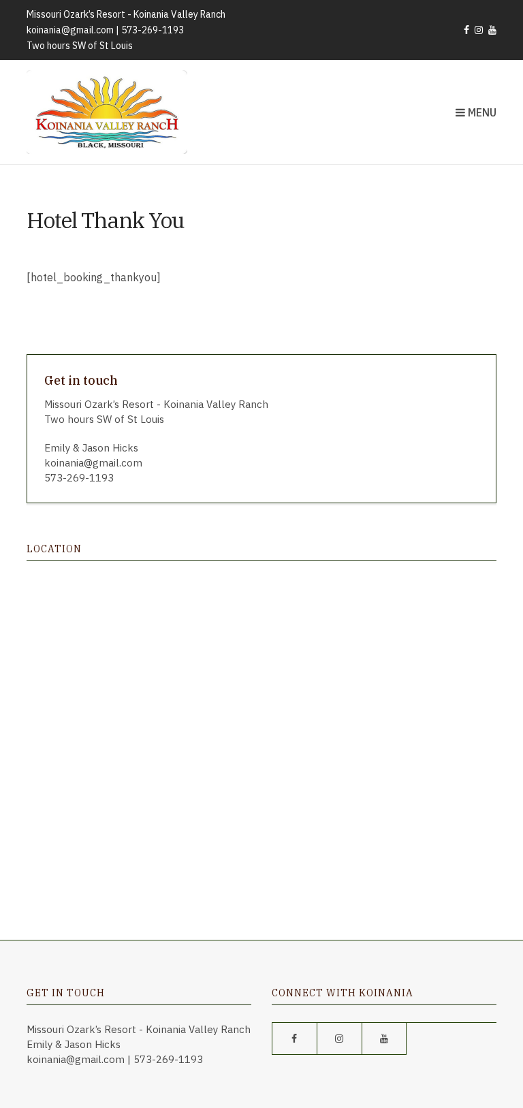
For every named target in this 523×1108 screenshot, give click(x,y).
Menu (480, 112)
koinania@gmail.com (70, 30)
